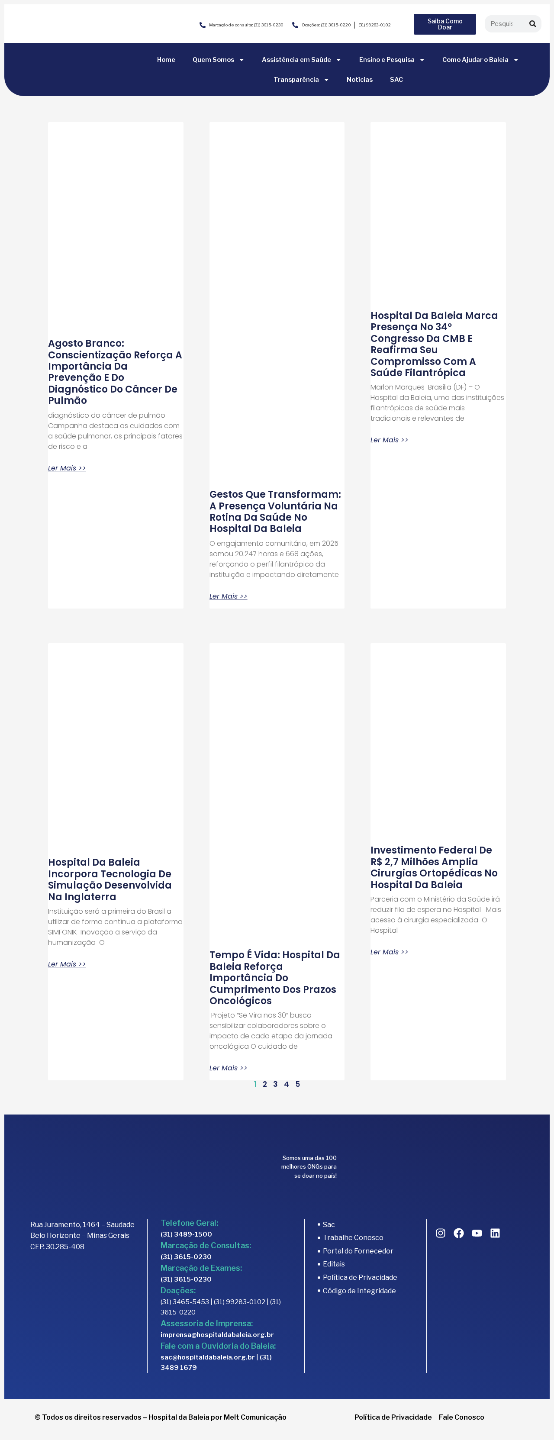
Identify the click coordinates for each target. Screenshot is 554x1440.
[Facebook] (459, 1233)
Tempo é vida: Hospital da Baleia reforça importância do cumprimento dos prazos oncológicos (274, 978)
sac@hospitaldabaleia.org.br (208, 1357)
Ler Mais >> (67, 468)
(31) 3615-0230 (186, 1257)
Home (166, 60)
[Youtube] (477, 1233)
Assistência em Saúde (296, 60)
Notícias (360, 80)
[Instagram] (440, 1233)
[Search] (532, 23)
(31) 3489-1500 (186, 1234)
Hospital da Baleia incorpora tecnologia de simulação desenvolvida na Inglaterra (110, 879)
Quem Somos (213, 60)
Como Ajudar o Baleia (475, 60)
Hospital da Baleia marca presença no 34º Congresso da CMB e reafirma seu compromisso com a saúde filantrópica (434, 344)
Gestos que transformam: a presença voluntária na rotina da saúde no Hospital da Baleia (275, 511)
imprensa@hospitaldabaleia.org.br (217, 1335)
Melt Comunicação (255, 1417)
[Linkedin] (495, 1233)
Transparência (296, 80)
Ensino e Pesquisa (387, 60)
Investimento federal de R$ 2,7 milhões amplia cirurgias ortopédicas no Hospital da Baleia (434, 867)
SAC (396, 80)
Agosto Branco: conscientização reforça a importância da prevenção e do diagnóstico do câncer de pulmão (115, 372)
